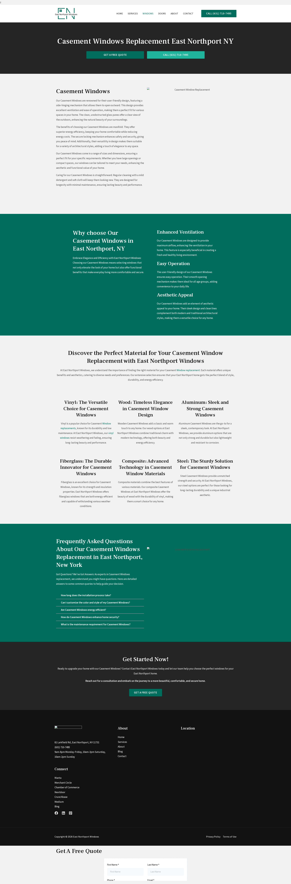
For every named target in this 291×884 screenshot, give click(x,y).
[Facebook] (56, 813)
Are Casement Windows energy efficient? (83, 609)
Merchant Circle (63, 782)
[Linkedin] (63, 813)
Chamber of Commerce (67, 787)
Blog (120, 751)
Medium (59, 801)
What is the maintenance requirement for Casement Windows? (95, 624)
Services (133, 13)
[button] (217, 13)
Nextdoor (60, 792)
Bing (57, 806)
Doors (162, 13)
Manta (58, 777)
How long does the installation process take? (86, 595)
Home (119, 13)
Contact (188, 13)
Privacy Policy (213, 836)
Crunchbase (61, 797)
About (174, 13)
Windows (148, 13)
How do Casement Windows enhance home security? (90, 617)
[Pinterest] (70, 813)
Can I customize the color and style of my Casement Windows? (95, 602)
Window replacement (188, 370)
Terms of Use (229, 836)
